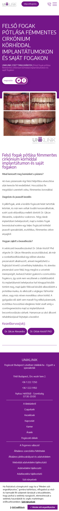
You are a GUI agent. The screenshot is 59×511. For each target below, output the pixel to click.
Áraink (29, 432)
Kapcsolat (29, 420)
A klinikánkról (29, 403)
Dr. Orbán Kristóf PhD (41, 331)
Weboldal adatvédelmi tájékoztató (29, 462)
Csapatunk (29, 409)
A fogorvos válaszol (29, 445)
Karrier (29, 426)
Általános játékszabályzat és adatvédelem (29, 456)
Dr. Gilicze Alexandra (15, 331)
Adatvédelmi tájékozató (29, 468)
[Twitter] (18, 80)
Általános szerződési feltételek (29, 451)
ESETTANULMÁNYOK (22, 65)
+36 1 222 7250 (29, 382)
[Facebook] (24, 80)
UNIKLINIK (6, 65)
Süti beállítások (18, 507)
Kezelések (29, 415)
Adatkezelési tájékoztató (29, 473)
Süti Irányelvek (28, 501)
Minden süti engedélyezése (43, 507)
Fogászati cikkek (29, 438)
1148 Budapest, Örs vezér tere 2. (29, 376)
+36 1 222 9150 (29, 387)
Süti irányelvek (29, 479)
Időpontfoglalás (30, 4)
